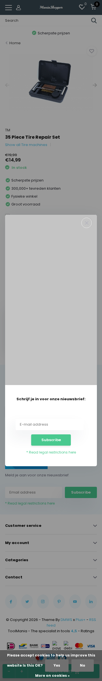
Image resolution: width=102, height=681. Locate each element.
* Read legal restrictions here (51, 452)
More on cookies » (52, 675)
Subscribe (51, 440)
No (82, 665)
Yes (57, 665)
